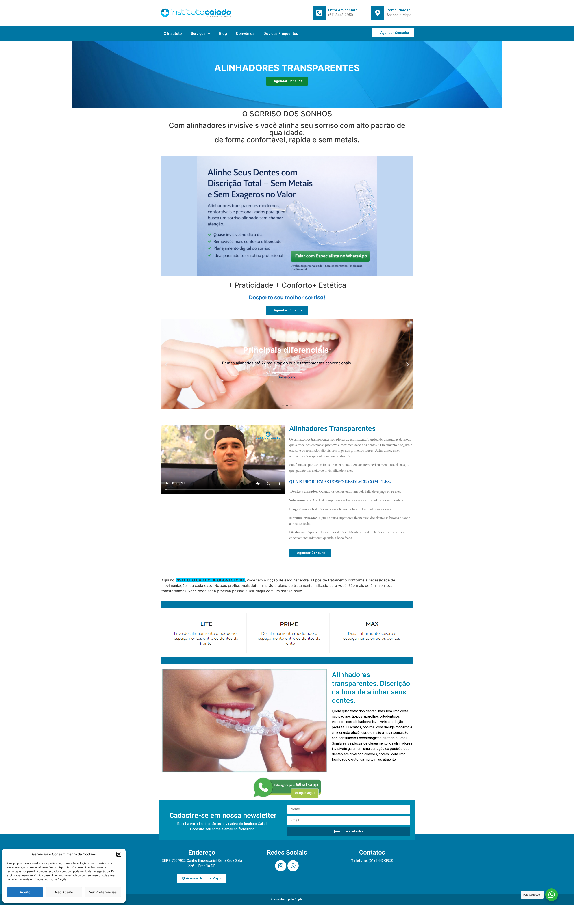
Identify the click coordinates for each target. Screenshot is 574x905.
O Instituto (173, 33)
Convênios (245, 33)
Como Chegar (398, 10)
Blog (223, 33)
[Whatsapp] (293, 865)
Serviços (198, 33)
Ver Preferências (103, 892)
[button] (119, 854)
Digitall (299, 899)
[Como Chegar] (377, 13)
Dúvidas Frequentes (280, 33)
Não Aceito (64, 892)
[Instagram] (280, 865)
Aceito (25, 892)
